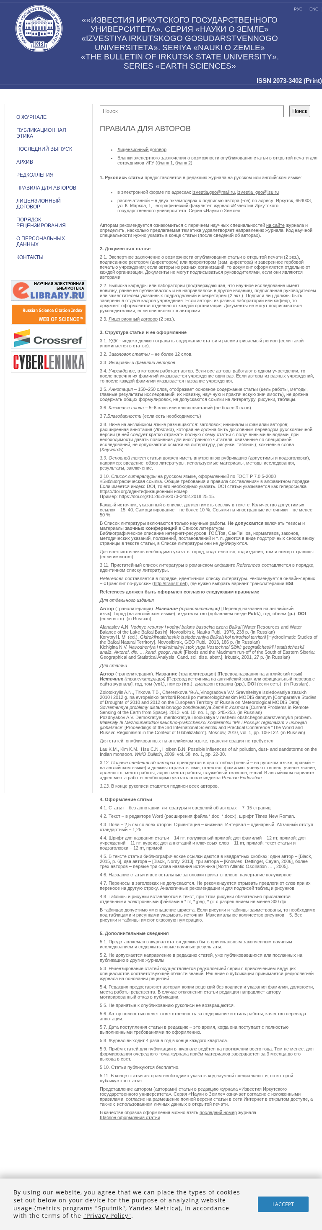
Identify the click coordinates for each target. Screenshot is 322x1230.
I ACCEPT (283, 1204)
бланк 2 (183, 162)
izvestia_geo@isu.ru (258, 192)
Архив (24, 162)
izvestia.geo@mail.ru (213, 192)
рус (298, 9)
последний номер (218, 1112)
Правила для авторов (46, 188)
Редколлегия (35, 175)
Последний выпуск (44, 149)
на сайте (275, 225)
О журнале (31, 117)
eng (314, 9)
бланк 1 (165, 162)
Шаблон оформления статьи (130, 1117)
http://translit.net (170, 583)
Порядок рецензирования (41, 223)
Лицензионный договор (141, 149)
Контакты (30, 257)
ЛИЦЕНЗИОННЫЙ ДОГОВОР (38, 204)
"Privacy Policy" (107, 1216)
